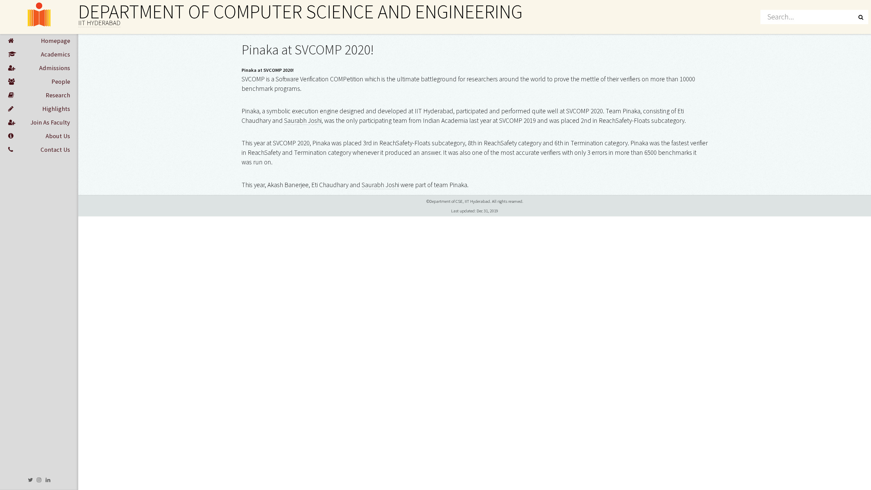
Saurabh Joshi (303, 120)
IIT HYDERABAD (99, 23)
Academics (55, 54)
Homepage (55, 41)
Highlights (56, 109)
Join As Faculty (50, 122)
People (60, 81)
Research (58, 95)
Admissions (54, 68)
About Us (58, 136)
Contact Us (55, 149)
